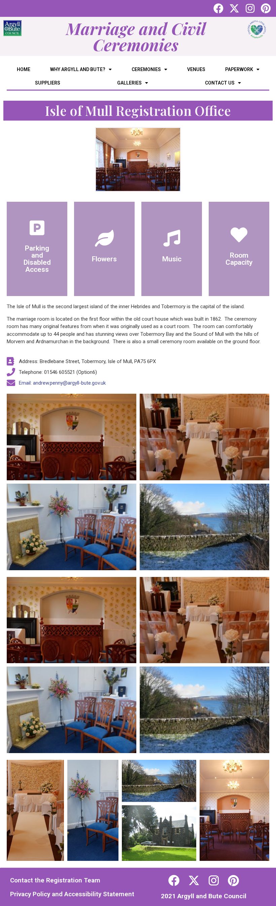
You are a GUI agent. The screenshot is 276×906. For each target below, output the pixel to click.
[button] (35, 810)
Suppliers (47, 83)
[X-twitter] (234, 8)
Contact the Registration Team (55, 880)
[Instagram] (250, 8)
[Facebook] (218, 8)
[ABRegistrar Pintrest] (233, 880)
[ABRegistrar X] (194, 880)
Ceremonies (146, 69)
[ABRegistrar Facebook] (174, 880)
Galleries (129, 83)
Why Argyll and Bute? (77, 69)
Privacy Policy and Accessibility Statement (72, 894)
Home (23, 69)
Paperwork (239, 69)
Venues (196, 69)
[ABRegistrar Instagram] (213, 880)
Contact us (220, 83)
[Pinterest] (266, 8)
